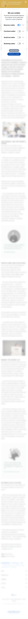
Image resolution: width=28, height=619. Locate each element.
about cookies (11, 19)
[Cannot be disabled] (19, 25)
